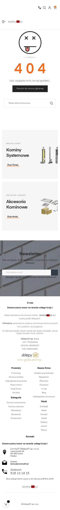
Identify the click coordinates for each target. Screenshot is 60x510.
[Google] (35, 499)
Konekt (44, 414)
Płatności (44, 381)
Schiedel (44, 407)
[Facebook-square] (24, 499)
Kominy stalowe (16, 407)
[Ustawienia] (49, 7)
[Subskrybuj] (54, 272)
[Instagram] (30, 499)
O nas (44, 389)
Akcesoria (16, 414)
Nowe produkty (16, 377)
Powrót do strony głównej (30, 89)
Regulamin (44, 377)
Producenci (16, 418)
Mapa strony (16, 385)
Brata (44, 410)
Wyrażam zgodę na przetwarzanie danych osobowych (30, 277)
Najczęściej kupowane (16, 381)
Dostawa (44, 385)
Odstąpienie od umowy (44, 397)
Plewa (44, 430)
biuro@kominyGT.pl (19, 464)
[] (5, 504)
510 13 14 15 (19, 473)
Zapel (44, 418)
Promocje (16, 373)
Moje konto (16, 389)
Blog (44, 393)
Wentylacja (16, 410)
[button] (13, 165)
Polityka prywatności (44, 373)
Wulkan (44, 422)
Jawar (44, 426)
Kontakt (16, 393)
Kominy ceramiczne (16, 403)
